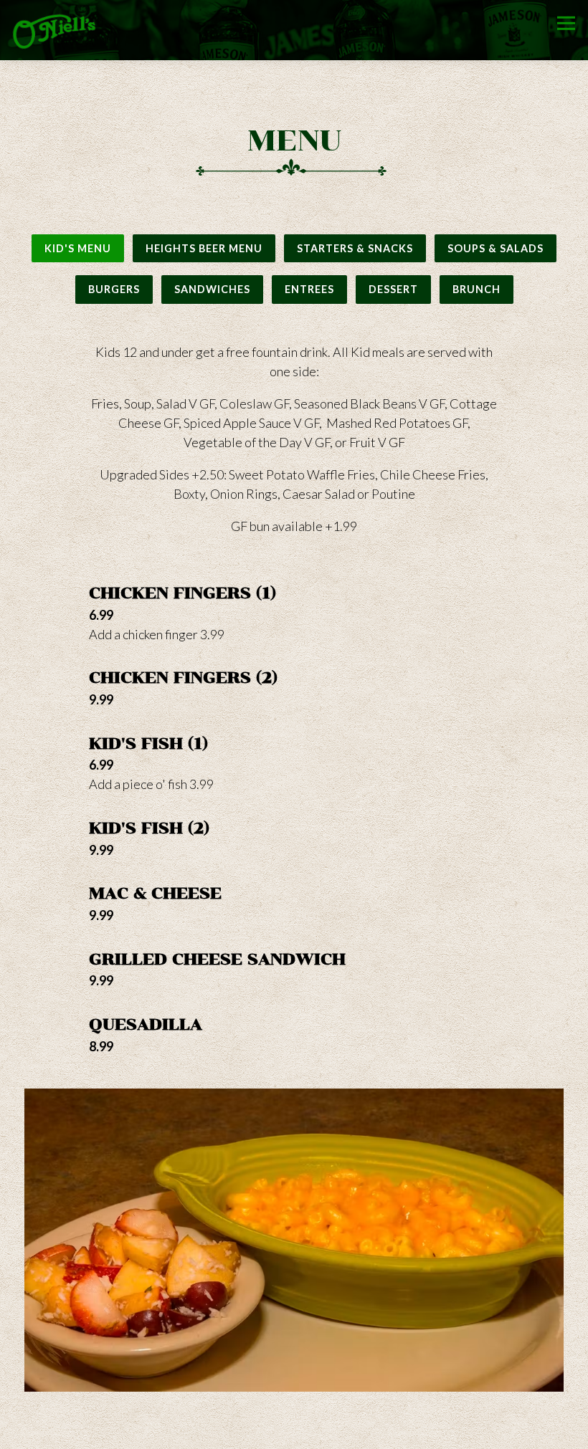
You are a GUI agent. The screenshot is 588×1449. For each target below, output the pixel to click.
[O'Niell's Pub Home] (54, 30)
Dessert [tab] (393, 289)
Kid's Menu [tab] (77, 248)
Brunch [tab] (476, 289)
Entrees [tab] (309, 289)
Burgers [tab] (114, 289)
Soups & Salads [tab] (495, 248)
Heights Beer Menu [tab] (204, 248)
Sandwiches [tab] (212, 289)
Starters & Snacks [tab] (355, 248)
